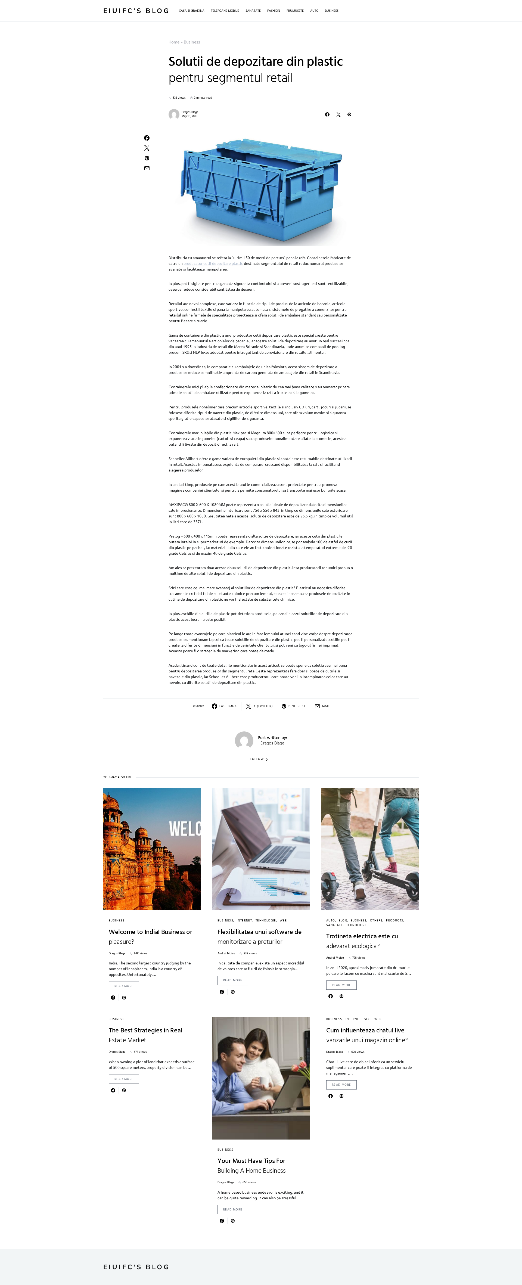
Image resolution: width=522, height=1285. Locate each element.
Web (283, 920)
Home (174, 42)
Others (376, 920)
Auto (330, 920)
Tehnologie (266, 920)
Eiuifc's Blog (136, 11)
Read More (123, 986)
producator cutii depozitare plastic (213, 263)
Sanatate (334, 925)
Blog (343, 920)
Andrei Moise (226, 953)
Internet (244, 920)
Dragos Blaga (190, 112)
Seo (367, 1019)
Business (192, 42)
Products (394, 920)
